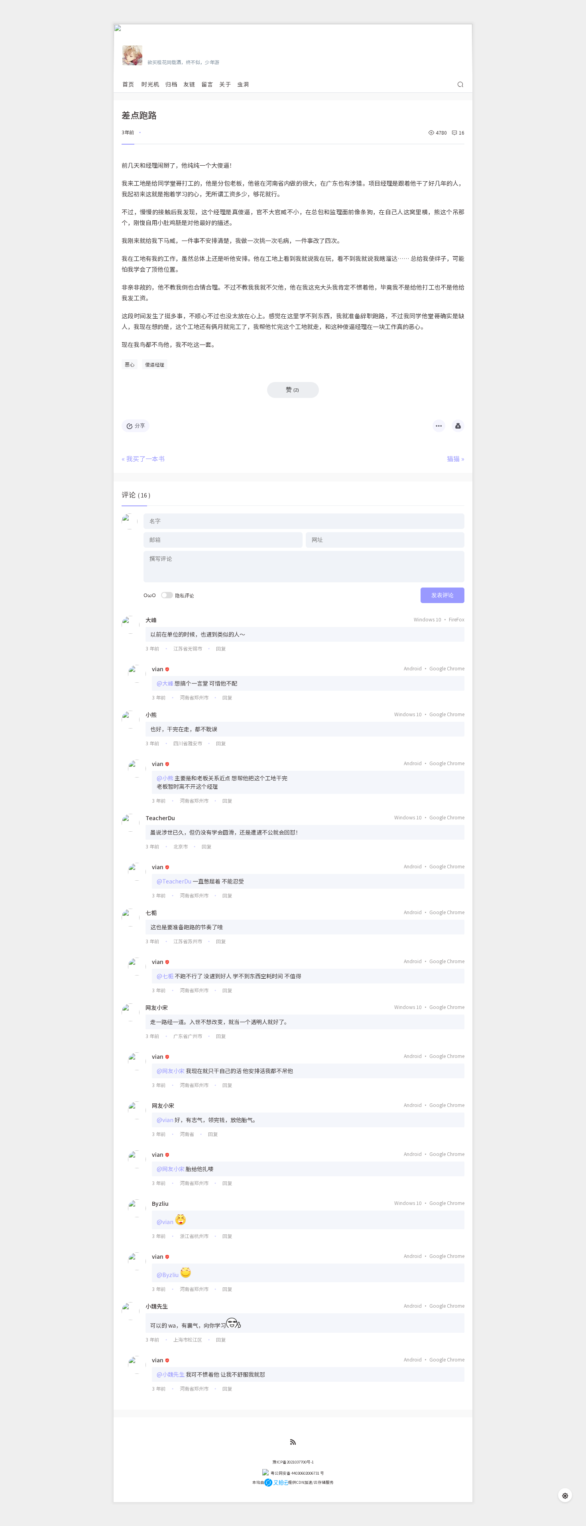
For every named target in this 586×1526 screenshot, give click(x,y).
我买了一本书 (145, 458)
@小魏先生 (171, 1374)
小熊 (151, 715)
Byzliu (160, 1203)
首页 (128, 84)
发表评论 (442, 595)
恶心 (129, 364)
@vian (165, 1120)
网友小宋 (157, 1007)
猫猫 (453, 458)
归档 (171, 84)
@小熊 (165, 778)
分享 (140, 426)
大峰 (151, 620)
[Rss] (293, 1442)
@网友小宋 (171, 1071)
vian (157, 669)
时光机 (150, 84)
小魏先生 (157, 1306)
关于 (225, 84)
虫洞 (243, 84)
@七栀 (165, 976)
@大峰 (165, 683)
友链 (189, 84)
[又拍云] (276, 1482)
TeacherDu (160, 818)
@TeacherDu (174, 881)
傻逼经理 (154, 364)
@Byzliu (168, 1275)
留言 (207, 84)
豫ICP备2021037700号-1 (293, 1462)
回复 (221, 648)
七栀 (151, 913)
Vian (154, 50)
